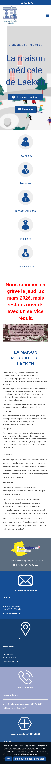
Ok (8, 758)
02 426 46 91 (27, 3)
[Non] (47, 753)
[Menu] (47, 15)
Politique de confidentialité (29, 758)
